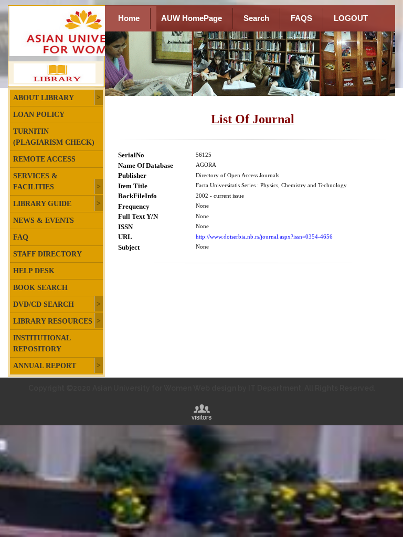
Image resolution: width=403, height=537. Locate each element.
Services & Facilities (35, 181)
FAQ (20, 237)
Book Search (40, 288)
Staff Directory (47, 254)
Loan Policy (39, 115)
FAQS (301, 18)
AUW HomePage (191, 18)
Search (256, 18)
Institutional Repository (41, 343)
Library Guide (42, 204)
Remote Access (44, 159)
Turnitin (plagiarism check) (53, 136)
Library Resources (52, 321)
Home (129, 18)
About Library (43, 98)
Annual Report (44, 366)
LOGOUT (351, 18)
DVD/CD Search (43, 304)
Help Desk (34, 271)
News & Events (43, 220)
